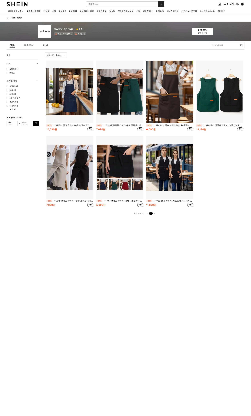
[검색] (161, 4)
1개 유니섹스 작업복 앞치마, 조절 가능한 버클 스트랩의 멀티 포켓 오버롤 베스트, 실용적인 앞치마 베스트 (220, 125)
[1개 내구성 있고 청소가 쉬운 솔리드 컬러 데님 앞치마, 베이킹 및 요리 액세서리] (69, 92)
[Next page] (154, 213)
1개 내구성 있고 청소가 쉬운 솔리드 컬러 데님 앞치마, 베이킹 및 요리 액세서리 (70, 125)
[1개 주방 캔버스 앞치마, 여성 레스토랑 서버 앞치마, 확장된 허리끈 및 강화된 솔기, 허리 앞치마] (119, 167)
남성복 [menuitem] (112, 11)
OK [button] (36, 123)
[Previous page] (147, 213)
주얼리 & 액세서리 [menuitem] (125, 11)
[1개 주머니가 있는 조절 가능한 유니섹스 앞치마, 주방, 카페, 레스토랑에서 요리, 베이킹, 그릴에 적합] (169, 92)
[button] (237, 4)
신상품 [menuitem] (46, 11)
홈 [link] (8, 18)
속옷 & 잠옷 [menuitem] (101, 11)
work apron (63, 29)
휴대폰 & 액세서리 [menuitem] (207, 11)
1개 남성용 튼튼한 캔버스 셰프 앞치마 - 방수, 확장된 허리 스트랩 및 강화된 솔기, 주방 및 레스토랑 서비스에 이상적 (120, 125)
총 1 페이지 (138, 213)
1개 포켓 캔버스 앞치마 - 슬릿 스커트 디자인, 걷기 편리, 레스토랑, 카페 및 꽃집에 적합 (70, 201)
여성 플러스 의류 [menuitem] (87, 11)
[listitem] (64, 33)
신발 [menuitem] (138, 11)
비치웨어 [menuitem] (73, 11)
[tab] (12, 45)
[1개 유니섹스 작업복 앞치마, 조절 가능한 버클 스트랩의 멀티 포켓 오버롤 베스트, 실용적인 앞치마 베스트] (219, 92)
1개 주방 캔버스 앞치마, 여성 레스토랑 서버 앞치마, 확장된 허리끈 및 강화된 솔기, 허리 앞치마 (120, 201)
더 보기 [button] (14, 109)
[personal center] (220, 4)
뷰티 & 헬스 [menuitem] (148, 11)
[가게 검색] (241, 45)
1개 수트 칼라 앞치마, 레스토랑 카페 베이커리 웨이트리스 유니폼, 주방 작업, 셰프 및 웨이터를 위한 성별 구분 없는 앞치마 (170, 201)
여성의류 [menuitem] (62, 11)
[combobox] (56, 55)
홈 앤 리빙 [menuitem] (160, 11)
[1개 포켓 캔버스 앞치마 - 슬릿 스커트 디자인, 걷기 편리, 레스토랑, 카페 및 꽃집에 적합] (69, 167)
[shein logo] (17, 4)
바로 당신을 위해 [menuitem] (34, 11)
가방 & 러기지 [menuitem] (173, 11)
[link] (225, 4)
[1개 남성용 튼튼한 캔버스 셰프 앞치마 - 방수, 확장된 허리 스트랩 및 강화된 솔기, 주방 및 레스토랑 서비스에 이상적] (119, 92)
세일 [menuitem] (54, 11)
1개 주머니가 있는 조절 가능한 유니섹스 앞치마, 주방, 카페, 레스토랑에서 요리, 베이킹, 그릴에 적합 (170, 125)
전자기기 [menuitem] (222, 11)
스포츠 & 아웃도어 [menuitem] (189, 11)
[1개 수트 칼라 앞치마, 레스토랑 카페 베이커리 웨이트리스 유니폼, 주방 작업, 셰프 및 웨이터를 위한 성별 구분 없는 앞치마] (169, 167)
